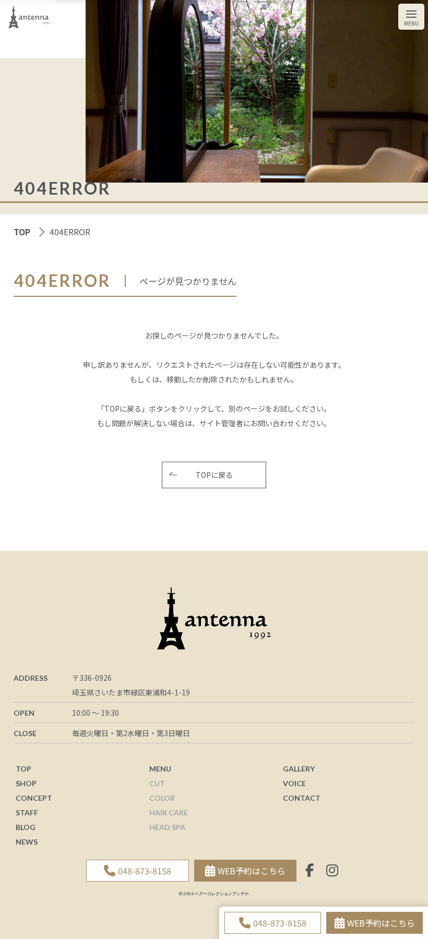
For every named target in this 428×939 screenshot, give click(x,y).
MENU (160, 768)
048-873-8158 (279, 923)
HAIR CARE (168, 812)
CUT (157, 783)
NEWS (27, 841)
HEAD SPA (167, 827)
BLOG (25, 827)
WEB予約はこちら (381, 923)
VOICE (294, 783)
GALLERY (299, 768)
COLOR (162, 797)
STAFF (27, 812)
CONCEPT (34, 797)
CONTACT (301, 797)
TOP (23, 231)
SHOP (26, 783)
